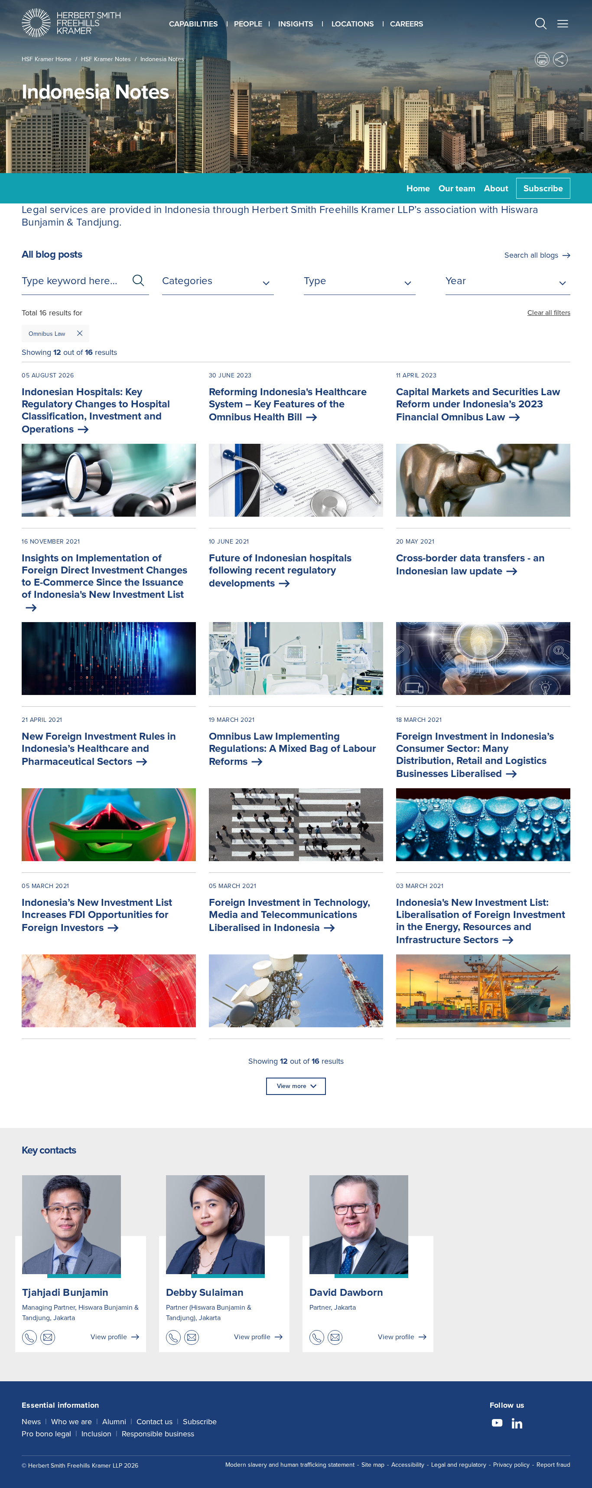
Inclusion (96, 1433)
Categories (187, 280)
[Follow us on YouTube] (497, 1424)
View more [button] (291, 1086)
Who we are (71, 1421)
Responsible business (158, 1433)
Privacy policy (511, 1464)
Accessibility (407, 1464)
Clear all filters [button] (548, 313)
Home (418, 188)
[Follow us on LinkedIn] (517, 1424)
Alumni (114, 1421)
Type (315, 280)
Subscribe (543, 188)
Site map (372, 1464)
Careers (406, 23)
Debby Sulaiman (205, 1292)
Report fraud (553, 1464)
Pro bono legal (46, 1433)
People (248, 23)
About (496, 188)
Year (456, 280)
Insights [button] (295, 23)
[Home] (82, 22)
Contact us (154, 1421)
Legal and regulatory (458, 1464)
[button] (541, 24)
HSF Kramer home (47, 59)
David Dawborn (346, 1292)
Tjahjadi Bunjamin (65, 1292)
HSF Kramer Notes (106, 59)
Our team (457, 188)
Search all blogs (531, 255)
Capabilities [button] (193, 23)
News (31, 1421)
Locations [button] (353, 23)
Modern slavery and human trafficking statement (290, 1464)
